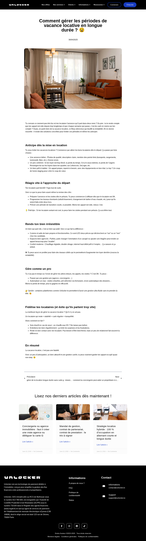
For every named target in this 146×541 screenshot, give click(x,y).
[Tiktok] (84, 526)
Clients (71, 5)
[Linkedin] (77, 526)
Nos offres (46, 5)
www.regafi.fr (10, 509)
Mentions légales (54, 536)
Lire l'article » (27, 442)
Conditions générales (69, 536)
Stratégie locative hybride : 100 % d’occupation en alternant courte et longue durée (107, 432)
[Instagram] (69, 526)
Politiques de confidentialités (88, 536)
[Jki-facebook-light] (61, 526)
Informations (84, 5)
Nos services (58, 5)
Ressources (98, 5)
